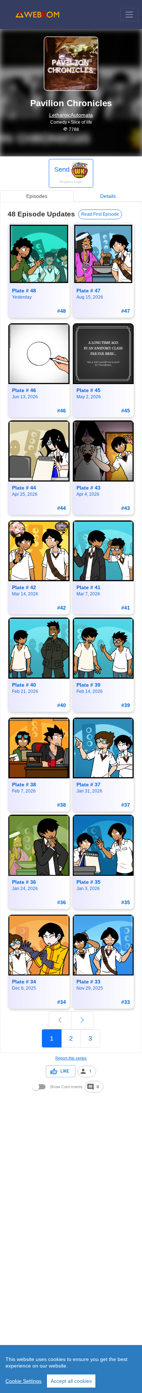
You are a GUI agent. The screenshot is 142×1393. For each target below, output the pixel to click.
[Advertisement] (71, 1165)
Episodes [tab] (36, 196)
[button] (87, 1071)
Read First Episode (100, 214)
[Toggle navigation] (129, 14)
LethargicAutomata (71, 115)
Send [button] (68, 175)
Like (64, 1071)
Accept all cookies (71, 1381)
